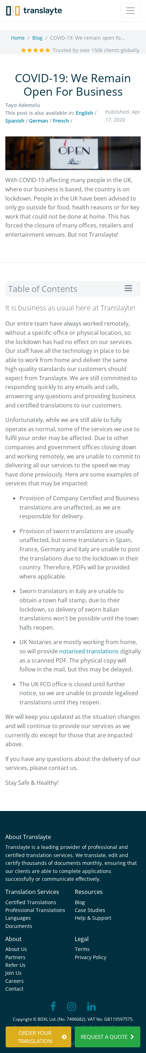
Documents (18, 926)
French (61, 120)
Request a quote (104, 1036)
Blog (37, 37)
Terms (82, 949)
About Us (16, 949)
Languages (18, 917)
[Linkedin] (91, 1007)
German (38, 120)
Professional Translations (35, 910)
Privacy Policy (90, 957)
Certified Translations (30, 902)
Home (18, 37)
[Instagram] (72, 1007)
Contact (14, 988)
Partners (15, 957)
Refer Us (15, 965)
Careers (14, 981)
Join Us (13, 972)
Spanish (14, 120)
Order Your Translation (35, 1036)
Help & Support (93, 917)
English (84, 112)
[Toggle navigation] (130, 11)
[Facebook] (53, 1007)
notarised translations (89, 651)
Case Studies (90, 910)
